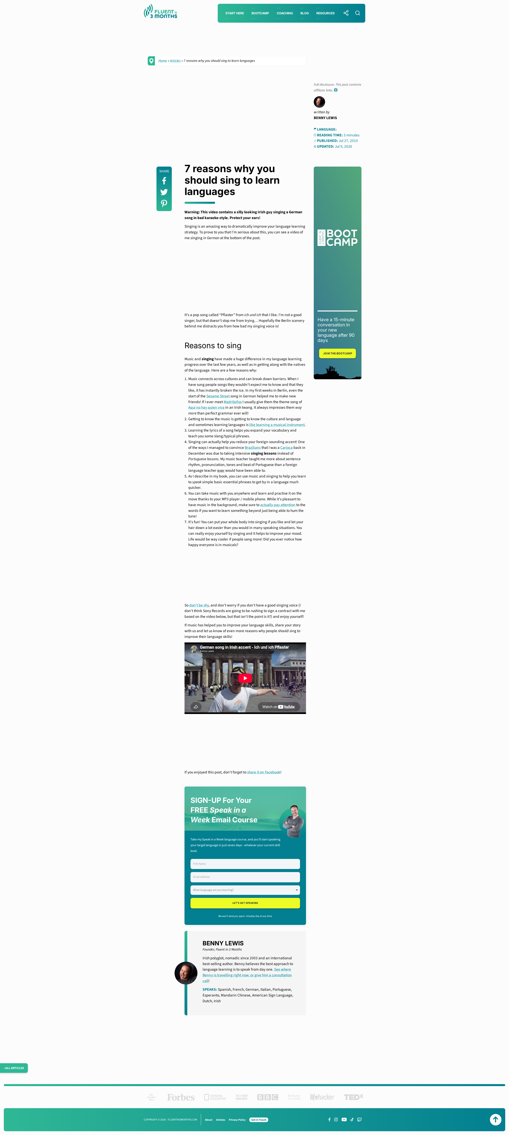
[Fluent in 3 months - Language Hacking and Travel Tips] (160, 12)
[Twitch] (359, 1119)
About (208, 1120)
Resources (325, 13)
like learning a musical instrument (277, 425)
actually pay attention (277, 505)
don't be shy (199, 605)
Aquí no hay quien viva (206, 407)
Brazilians (253, 447)
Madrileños (233, 402)
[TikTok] (352, 1119)
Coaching (285, 13)
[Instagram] (336, 1119)
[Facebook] (329, 1119)
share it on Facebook (263, 772)
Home (162, 60)
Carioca (286, 447)
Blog (304, 13)
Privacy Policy (237, 1120)
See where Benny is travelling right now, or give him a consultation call (247, 975)
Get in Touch (258, 1120)
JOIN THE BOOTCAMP (337, 353)
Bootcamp (260, 13)
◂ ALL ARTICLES (14, 1068)
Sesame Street (218, 396)
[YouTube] (344, 1119)
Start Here (234, 13)
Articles (175, 60)
